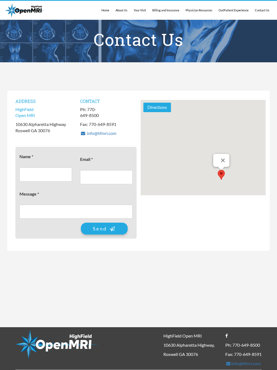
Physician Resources (199, 10)
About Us (121, 10)
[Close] (222, 160)
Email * (86, 159)
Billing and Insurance (165, 10)
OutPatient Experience (234, 10)
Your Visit (140, 10)
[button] (221, 175)
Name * (26, 156)
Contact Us (262, 10)
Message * (29, 193)
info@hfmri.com (101, 133)
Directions (157, 107)
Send (101, 229)
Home (105, 10)
